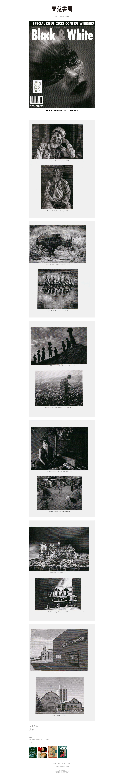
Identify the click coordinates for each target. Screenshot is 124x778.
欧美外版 (67, 16)
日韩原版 (62, 16)
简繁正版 (57, 16)
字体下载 (68, 763)
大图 (61, 19)
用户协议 (63, 763)
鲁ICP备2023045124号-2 (62, 770)
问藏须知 (59, 763)
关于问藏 (54, 763)
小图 (63, 19)
